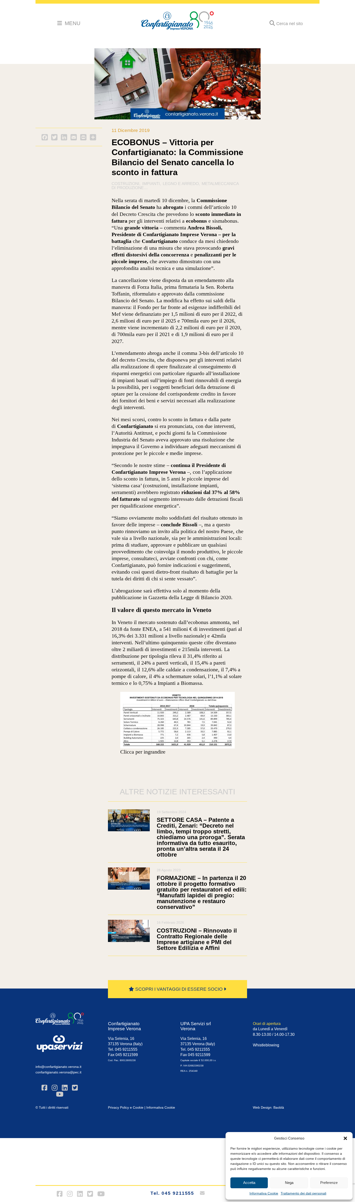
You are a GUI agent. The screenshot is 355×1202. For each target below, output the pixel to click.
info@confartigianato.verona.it (58, 1067)
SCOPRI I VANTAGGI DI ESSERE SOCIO (179, 989)
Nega (289, 1183)
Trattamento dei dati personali (303, 1193)
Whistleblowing (266, 1045)
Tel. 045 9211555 (172, 1193)
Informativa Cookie (263, 1193)
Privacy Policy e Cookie (125, 1107)
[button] (345, 1138)
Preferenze (329, 1183)
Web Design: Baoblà (268, 1107)
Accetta (249, 1183)
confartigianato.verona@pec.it (58, 1072)
